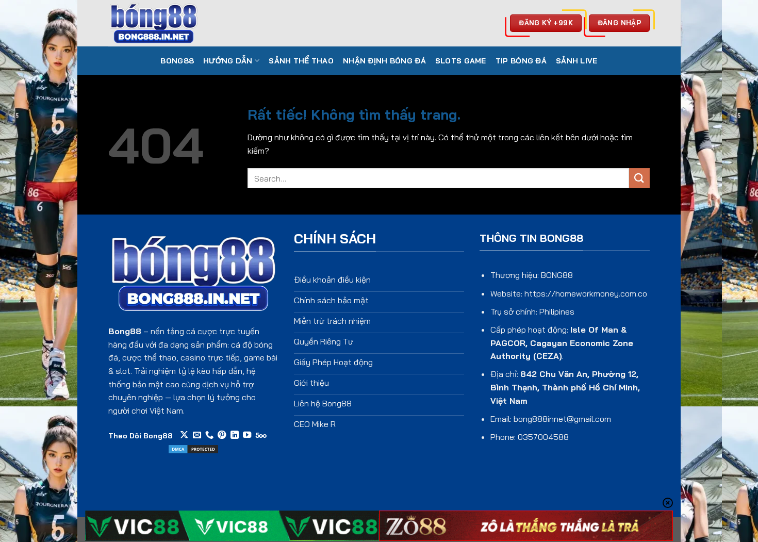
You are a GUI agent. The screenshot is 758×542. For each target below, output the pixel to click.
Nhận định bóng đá (384, 60)
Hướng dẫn (228, 60)
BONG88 (177, 60)
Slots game (460, 60)
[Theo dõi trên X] (184, 435)
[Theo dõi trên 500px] (261, 435)
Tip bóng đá (521, 60)
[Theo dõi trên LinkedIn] (234, 435)
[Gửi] (639, 178)
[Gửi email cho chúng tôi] (197, 435)
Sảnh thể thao (301, 60)
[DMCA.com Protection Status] (193, 448)
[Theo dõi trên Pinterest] (222, 435)
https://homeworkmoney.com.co (585, 293)
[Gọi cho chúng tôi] (209, 435)
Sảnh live (577, 60)
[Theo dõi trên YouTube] (247, 435)
